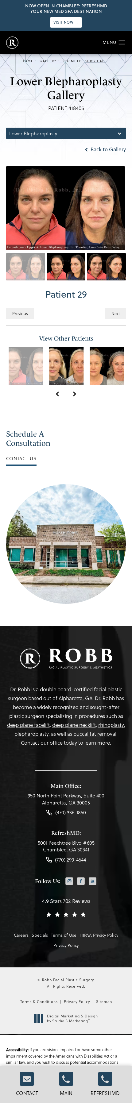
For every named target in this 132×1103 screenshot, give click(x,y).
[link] (66, 800)
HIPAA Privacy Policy (99, 935)
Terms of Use (63, 935)
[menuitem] (69, 881)
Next (115, 313)
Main (66, 1093)
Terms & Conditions (39, 1001)
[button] (122, 42)
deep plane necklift (74, 725)
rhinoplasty (111, 725)
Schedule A (28, 439)
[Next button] (75, 394)
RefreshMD (105, 1093)
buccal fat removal (94, 734)
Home (27, 61)
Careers (21, 935)
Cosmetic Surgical (83, 61)
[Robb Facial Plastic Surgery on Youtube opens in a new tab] (92, 881)
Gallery (48, 61)
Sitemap (104, 1001)
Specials (40, 935)
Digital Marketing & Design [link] (72, 1018)
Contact (27, 1093)
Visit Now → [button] (66, 22)
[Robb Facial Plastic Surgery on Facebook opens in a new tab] (81, 881)
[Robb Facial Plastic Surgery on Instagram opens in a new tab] (69, 881)
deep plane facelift (28, 725)
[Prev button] (57, 394)
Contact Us (21, 458)
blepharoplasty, (32, 734)
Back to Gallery (107, 149)
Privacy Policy (66, 945)
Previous (20, 313)
